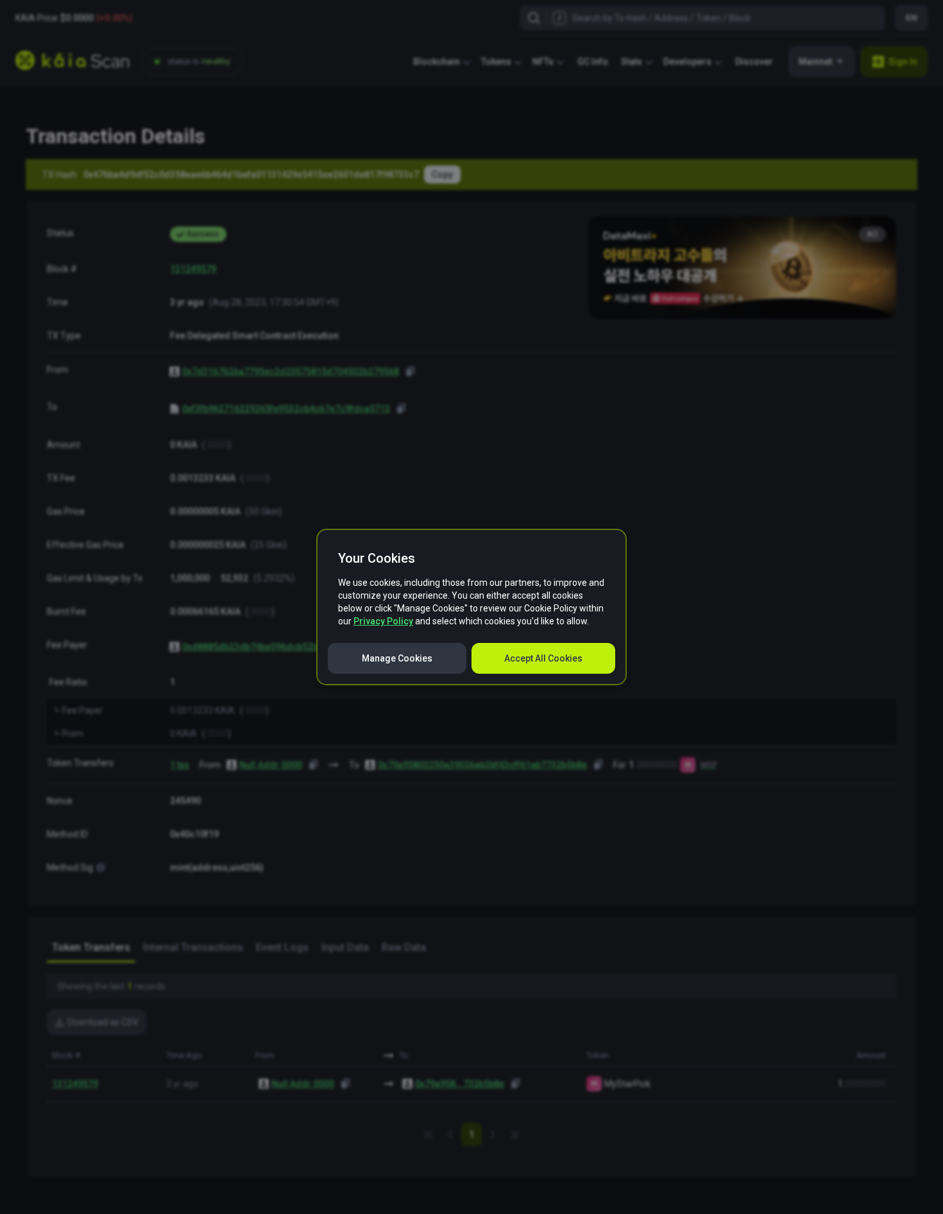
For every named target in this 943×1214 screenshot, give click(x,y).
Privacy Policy (383, 621)
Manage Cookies (397, 658)
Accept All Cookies (543, 658)
